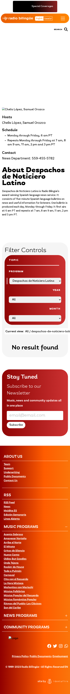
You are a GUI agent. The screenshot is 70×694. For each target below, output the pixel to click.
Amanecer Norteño (15, 538)
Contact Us (11, 480)
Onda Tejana (11, 563)
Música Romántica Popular (20, 599)
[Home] (18, 18)
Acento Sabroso (13, 534)
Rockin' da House (14, 567)
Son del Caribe (12, 607)
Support (9, 468)
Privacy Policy (20, 656)
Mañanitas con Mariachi (18, 587)
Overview (10, 85)
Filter (24, 85)
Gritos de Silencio (14, 551)
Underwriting (12, 472)
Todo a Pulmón (12, 571)
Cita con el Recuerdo (16, 579)
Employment (60, 656)
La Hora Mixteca (13, 583)
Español (48, 18)
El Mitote (9, 546)
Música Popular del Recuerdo (21, 595)
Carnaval (9, 575)
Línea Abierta (12, 519)
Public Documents (15, 476)
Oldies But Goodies (15, 559)
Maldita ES (10, 510)
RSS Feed (9, 502)
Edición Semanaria (15, 515)
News (7, 506)
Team (7, 464)
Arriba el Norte (12, 542)
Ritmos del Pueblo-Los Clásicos (22, 603)
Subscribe (59, 85)
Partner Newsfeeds (41, 85)
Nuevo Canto (11, 555)
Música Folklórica (14, 591)
